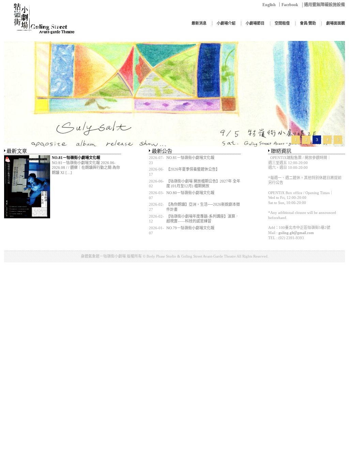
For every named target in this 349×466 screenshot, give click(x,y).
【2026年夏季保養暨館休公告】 (194, 169)
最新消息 (199, 23)
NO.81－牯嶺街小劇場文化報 (190, 158)
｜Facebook (287, 4)
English (269, 4)
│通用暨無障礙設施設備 (323, 4)
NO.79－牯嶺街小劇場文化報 (190, 228)
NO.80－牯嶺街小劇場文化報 (190, 193)
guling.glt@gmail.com (296, 233)
